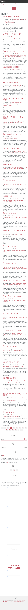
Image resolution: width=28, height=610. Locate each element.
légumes (6, 416)
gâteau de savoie (8, 300)
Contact (23, 600)
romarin (6, 400)
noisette (11, 86)
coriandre (14, 399)
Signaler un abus (6, 601)
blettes (5, 317)
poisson (22, 233)
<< (2, 427)
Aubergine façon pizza (8, 412)
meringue (15, 168)
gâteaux (5, 122)
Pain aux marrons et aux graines (11, 17)
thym (10, 105)
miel (5, 56)
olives (5, 71)
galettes (5, 267)
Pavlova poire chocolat (9, 164)
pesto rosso (9, 366)
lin (18, 21)
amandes (20, 399)
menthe (16, 284)
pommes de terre (8, 55)
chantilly (21, 168)
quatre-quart (7, 251)
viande (22, 136)
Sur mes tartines (15, 36)
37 (6, 429)
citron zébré (21, 86)
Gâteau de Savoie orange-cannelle (12, 296)
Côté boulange (16, 19)
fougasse (21, 69)
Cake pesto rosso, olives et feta (11, 362)
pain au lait (22, 380)
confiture (22, 36)
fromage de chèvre (12, 317)
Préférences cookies (14, 602)
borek (23, 316)
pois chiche (22, 284)
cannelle (19, 300)
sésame (14, 21)
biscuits (5, 104)
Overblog (21, 598)
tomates (17, 416)
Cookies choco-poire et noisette (11, 148)
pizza (22, 415)
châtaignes (11, 22)
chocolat (15, 104)
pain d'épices (11, 123)
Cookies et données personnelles (19, 601)
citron (16, 86)
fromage (20, 317)
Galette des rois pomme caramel (11, 180)
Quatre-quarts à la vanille (10, 246)
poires (15, 152)
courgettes (6, 284)
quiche (8, 350)
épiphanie (14, 184)
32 (13, 427)
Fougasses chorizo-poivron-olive (11, 67)
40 (15, 429)
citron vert (10, 38)
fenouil (21, 55)
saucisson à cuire (12, 201)
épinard (11, 284)
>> (21, 429)
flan (5, 217)
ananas (5, 38)
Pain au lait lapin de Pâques (10, 378)
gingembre (16, 38)
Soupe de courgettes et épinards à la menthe (14, 280)
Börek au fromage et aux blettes (11, 313)
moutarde (19, 350)
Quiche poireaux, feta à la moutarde (12, 346)
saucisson (15, 200)
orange (14, 300)
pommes (20, 184)
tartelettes (6, 86)
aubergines (11, 416)
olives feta (15, 366)
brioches (10, 200)
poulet (5, 138)
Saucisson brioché (7, 196)
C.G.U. (11, 601)
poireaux (14, 350)
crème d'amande (16, 268)
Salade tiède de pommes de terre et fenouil (14, 51)
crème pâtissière (7, 268)
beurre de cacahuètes (9, 335)
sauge (15, 138)
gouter (24, 152)
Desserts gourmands (17, 85)
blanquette (6, 234)
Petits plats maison (18, 53)
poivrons (22, 71)
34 (19, 427)
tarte (24, 85)
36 (25, 427)
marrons (6, 22)
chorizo (17, 71)
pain (22, 19)
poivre (21, 21)
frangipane (21, 267)
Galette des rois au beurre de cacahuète (12, 330)
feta (23, 350)
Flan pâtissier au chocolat (9, 213)
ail (12, 138)
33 (16, 427)
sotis (7, 462)
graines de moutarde (12, 56)
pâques (5, 382)
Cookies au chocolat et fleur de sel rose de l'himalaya (13, 99)
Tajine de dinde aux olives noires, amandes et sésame (15, 394)
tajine (22, 397)
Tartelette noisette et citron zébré (12, 83)
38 (9, 429)
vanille (8, 250)
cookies (10, 104)
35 (22, 427)
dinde (9, 399)
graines (10, 21)
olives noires (11, 71)
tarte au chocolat (23, 217)
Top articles (19, 600)
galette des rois (7, 184)
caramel (25, 184)
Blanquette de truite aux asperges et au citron (14, 230)
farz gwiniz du (21, 56)
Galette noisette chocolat (9, 263)
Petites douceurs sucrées (17, 102)
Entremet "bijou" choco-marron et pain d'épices (13, 117)
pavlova (25, 167)
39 (12, 429)
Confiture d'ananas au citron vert (12, 34)
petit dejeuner (24, 38)
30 (7, 427)
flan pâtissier (10, 217)
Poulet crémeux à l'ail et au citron (12, 134)
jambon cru (15, 55)
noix (25, 55)
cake (5, 250)
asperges (16, 234)
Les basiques (22, 250)
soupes (24, 283)
